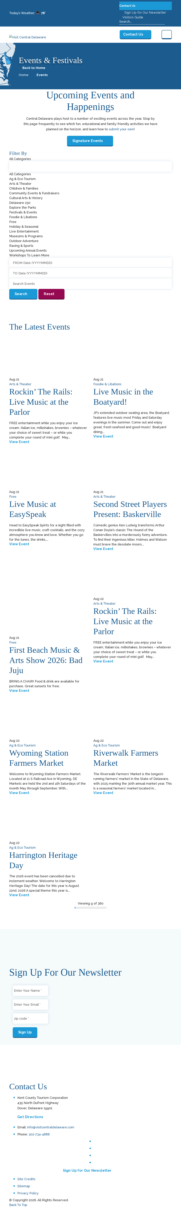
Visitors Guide (132, 17)
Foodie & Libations (107, 384)
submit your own (121, 129)
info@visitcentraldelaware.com (50, 1127)
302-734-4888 (39, 1134)
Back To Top (18, 1205)
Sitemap (23, 1186)
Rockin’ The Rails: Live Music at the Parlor (40, 402)
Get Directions (30, 1117)
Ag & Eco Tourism (22, 745)
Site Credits (26, 1179)
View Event (19, 442)
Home (23, 75)
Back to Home (33, 67)
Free (12, 496)
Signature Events (87, 141)
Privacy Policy (28, 1193)
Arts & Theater (20, 384)
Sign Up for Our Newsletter (145, 12)
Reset (49, 294)
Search (21, 294)
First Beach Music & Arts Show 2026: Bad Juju (46, 660)
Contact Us (127, 5)
